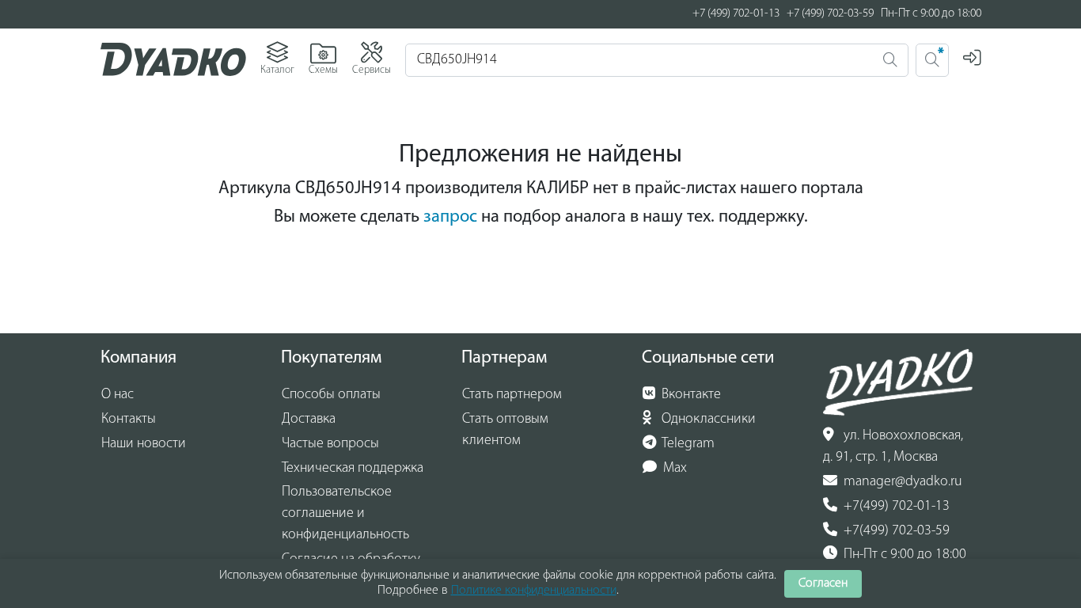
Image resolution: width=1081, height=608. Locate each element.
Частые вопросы (330, 444)
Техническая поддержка (352, 469)
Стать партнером (512, 395)
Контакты (128, 419)
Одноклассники (707, 419)
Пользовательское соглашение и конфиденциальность (345, 513)
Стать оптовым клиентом (505, 430)
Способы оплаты (331, 395)
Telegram (687, 444)
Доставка (309, 419)
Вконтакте (689, 395)
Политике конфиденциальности (533, 590)
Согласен (823, 583)
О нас (117, 395)
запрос (450, 217)
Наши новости (143, 444)
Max (673, 469)
